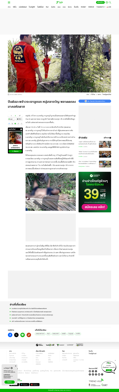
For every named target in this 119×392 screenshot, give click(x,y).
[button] (9, 123)
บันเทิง (49, 355)
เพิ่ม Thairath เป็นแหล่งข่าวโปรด (96, 101)
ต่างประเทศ (24, 357)
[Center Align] (15, 366)
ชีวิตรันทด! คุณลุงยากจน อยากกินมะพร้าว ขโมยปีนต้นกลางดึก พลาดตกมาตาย (31, 312)
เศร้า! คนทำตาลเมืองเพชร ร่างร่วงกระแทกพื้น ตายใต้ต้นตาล (27, 321)
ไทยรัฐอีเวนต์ (92, 353)
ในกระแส (11, 355)
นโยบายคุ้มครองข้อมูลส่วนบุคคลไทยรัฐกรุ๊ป (73, 371)
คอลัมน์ (38, 355)
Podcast (38, 362)
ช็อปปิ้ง (91, 351)
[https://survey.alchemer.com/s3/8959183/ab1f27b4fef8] (108, 367)
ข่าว (88, 94)
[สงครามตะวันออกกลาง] (15, 137)
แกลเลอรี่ (64, 360)
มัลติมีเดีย (38, 364)
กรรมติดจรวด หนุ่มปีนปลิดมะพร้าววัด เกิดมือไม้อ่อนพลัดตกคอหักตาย (29, 308)
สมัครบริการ (100, 2)
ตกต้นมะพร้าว (56, 333)
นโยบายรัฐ (12, 357)
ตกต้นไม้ (64, 333)
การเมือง (81, 146)
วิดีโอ (49, 360)
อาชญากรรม (82, 166)
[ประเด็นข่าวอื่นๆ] (21, 129)
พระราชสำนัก (12, 353)
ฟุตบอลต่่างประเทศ (67, 353)
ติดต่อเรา (27, 373)
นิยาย (37, 360)
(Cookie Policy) (7, 377)
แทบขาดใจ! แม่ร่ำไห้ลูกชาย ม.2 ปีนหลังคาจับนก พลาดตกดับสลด (28, 318)
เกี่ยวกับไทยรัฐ (27, 371)
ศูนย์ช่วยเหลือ (57, 371)
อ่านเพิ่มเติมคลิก (7, 375)
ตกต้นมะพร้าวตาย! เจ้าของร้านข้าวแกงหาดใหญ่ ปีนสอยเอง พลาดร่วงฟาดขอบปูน (32, 315)
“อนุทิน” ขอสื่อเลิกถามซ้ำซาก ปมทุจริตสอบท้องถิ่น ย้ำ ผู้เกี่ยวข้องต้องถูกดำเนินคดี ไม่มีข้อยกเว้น (88, 143)
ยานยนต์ (24, 360)
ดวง (37, 357)
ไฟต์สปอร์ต (76, 355)
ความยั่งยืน (24, 362)
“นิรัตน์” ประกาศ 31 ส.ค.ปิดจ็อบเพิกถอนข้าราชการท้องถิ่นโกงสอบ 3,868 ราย (88, 153)
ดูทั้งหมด (106, 138)
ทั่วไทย (93, 94)
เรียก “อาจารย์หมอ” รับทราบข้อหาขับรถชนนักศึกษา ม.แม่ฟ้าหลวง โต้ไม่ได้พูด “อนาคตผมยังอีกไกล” (88, 163)
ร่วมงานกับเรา (18, 371)
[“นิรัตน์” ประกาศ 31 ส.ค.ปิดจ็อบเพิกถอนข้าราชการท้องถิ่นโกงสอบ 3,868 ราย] (105, 154)
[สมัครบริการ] (95, 192)
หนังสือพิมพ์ (51, 353)
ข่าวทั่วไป (78, 333)
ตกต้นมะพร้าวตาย (40, 333)
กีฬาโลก (64, 357)
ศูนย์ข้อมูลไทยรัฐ (44, 371)
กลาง (99, 94)
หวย (49, 357)
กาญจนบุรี (70, 333)
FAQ (51, 371)
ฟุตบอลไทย (76, 353)
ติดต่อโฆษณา (34, 373)
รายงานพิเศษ (39, 353)
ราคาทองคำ (12, 362)
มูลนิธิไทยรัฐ (36, 371)
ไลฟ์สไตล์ (50, 362)
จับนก (48, 333)
